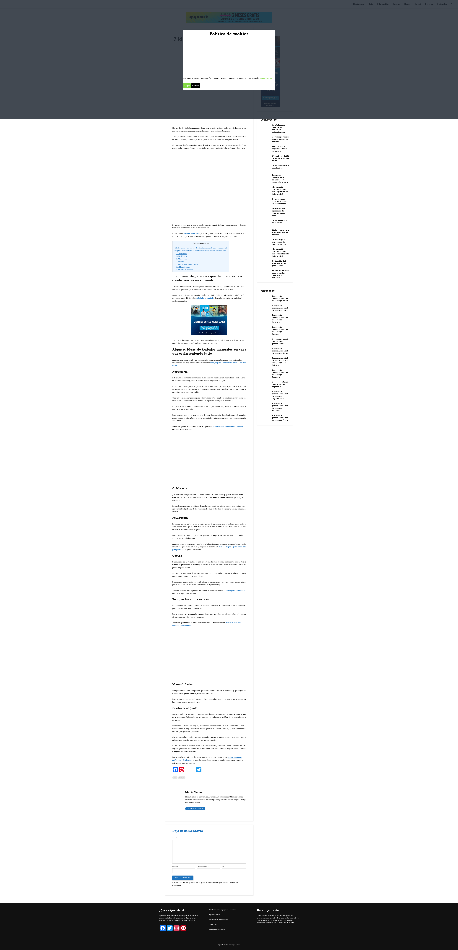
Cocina (180, 261)
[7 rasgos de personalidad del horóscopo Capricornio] (265, 393)
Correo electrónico (202, 866)
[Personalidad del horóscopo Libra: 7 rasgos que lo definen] (265, 359)
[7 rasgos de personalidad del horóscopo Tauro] (265, 308)
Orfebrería (181, 256)
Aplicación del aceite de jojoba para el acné (279, 263)
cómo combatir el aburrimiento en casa (228, 426)
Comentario (175, 838)
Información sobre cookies (218, 919)
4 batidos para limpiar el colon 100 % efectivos (279, 201)
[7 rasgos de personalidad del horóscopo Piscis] (265, 417)
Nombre (175, 866)
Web (223, 866)
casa (175, 778)
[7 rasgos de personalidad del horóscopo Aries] (265, 297)
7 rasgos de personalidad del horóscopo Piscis (280, 417)
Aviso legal (213, 924)
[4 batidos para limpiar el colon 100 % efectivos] (265, 200)
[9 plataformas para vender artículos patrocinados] (265, 127)
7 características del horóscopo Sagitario (280, 384)
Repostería (181, 253)
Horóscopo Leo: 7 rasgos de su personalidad (280, 341)
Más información (266, 78)
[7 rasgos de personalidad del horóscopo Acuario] (265, 405)
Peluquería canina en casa (187, 264)
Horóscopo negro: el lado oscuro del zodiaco (280, 139)
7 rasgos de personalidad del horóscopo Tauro (280, 308)
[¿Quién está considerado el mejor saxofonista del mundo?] (265, 251)
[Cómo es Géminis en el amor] (265, 223)
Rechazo (195, 85)
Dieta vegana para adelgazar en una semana (280, 232)
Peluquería (181, 259)
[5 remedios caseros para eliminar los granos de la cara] (265, 176)
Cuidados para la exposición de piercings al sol (280, 242)
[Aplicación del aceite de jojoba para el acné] (265, 262)
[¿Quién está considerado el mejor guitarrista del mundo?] (265, 188)
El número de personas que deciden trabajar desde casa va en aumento (201, 248)
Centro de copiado (184, 269)
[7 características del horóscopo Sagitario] (265, 383)
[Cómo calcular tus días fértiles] (265, 168)
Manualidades (183, 267)
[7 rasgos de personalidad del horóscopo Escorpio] (265, 372)
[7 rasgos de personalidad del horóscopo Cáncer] (265, 328)
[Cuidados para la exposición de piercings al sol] (265, 241)
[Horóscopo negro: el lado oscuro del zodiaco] (265, 139)
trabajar (181, 778)
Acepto (187, 85)
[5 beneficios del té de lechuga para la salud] (265, 157)
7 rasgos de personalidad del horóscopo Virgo (280, 351)
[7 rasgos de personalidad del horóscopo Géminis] (265, 316)
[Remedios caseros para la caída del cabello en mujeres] (265, 272)
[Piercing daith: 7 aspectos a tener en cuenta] (265, 148)
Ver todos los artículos (195, 809)
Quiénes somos (214, 914)
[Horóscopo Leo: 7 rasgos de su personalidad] (265, 340)
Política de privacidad (217, 929)
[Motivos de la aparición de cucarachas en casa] (265, 210)
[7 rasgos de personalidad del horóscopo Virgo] (265, 350)
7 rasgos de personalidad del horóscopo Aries (280, 298)
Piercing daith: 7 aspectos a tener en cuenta (279, 148)
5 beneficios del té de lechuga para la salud (280, 158)
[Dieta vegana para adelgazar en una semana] (265, 231)
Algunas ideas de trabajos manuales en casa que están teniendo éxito (200, 250)
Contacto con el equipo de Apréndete (222, 910)
